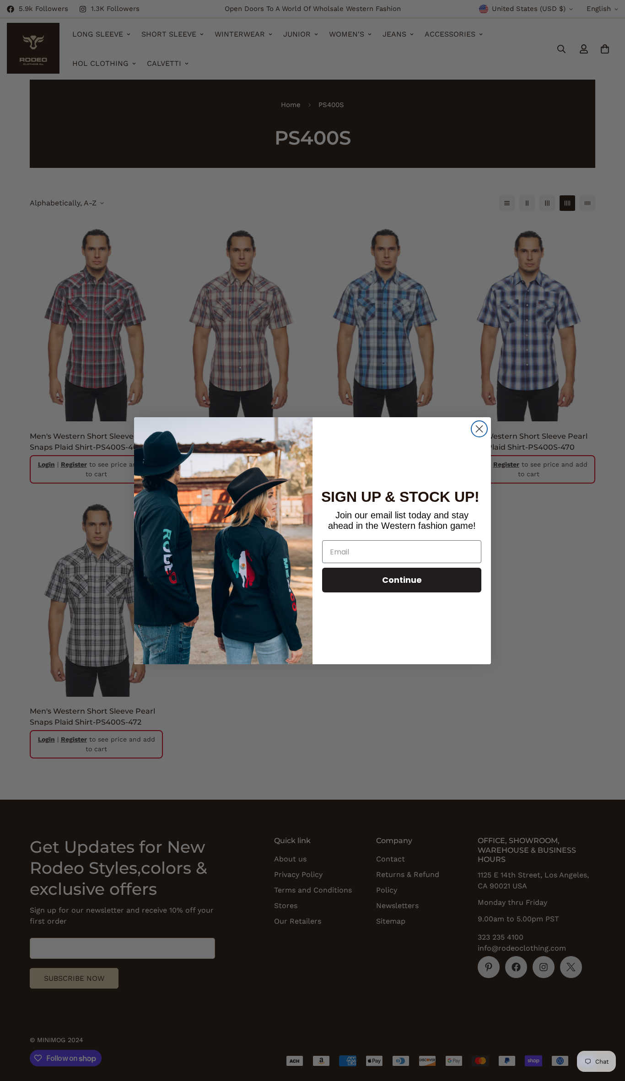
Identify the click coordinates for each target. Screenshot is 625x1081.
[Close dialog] (479, 429)
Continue (402, 580)
